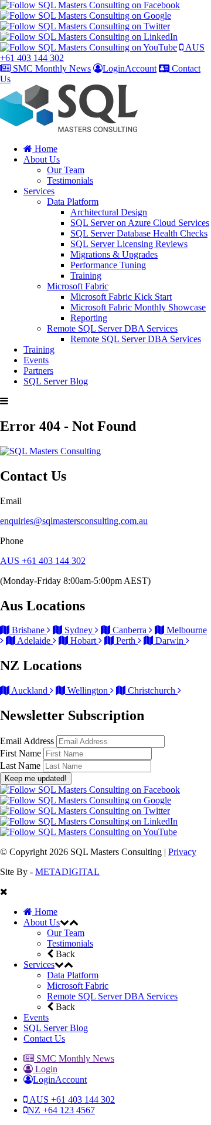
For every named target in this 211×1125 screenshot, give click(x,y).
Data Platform (72, 202)
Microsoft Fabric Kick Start (121, 297)
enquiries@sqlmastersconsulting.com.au (74, 521)
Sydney (78, 630)
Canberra (129, 630)
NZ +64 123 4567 (61, 1110)
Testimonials (70, 180)
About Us (41, 159)
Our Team (65, 170)
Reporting (88, 318)
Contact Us (44, 1038)
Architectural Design (108, 212)
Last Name (21, 766)
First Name (21, 753)
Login (45, 1069)
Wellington (87, 690)
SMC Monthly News (51, 68)
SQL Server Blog (55, 381)
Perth (126, 641)
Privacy (182, 852)
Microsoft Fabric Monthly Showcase (138, 307)
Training (85, 276)
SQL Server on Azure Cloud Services (139, 223)
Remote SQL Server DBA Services (112, 328)
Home (44, 149)
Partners (38, 371)
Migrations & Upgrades (114, 254)
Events (36, 360)
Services (39, 191)
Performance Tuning (108, 265)
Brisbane (28, 630)
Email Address (28, 741)
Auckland (29, 690)
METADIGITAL (67, 872)
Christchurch (151, 690)
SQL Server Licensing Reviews (129, 244)
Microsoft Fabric (77, 286)
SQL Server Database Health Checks (138, 233)
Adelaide (34, 641)
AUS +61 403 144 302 (43, 561)
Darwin (169, 641)
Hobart (83, 641)
